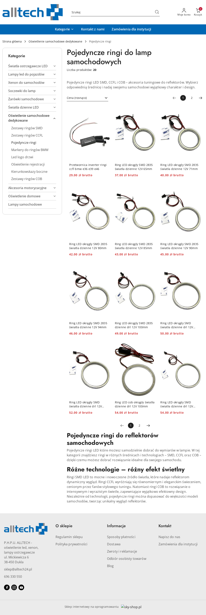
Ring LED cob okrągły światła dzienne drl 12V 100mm (135, 404)
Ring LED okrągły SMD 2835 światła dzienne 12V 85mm (134, 246)
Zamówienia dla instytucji (178, 544)
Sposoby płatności (121, 537)
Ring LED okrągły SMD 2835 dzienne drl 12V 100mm (134, 325)
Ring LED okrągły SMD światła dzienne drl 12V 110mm (85, 404)
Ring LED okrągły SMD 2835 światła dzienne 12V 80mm (88, 246)
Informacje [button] (116, 526)
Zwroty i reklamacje (122, 551)
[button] (64, 29)
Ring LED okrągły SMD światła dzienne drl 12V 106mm (176, 325)
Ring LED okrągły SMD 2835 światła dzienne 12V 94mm (88, 325)
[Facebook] (7, 587)
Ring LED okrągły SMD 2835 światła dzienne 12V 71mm (179, 167)
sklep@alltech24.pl (18, 569)
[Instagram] (14, 587)
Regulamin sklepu (69, 537)
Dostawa (114, 544)
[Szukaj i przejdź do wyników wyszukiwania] (157, 12)
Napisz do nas (169, 537)
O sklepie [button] (64, 526)
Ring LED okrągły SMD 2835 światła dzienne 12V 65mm (134, 167)
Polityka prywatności (71, 544)
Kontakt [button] (165, 526)
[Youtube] (21, 587)
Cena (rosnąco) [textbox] (77, 98)
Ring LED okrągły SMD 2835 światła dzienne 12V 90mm (179, 246)
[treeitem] (32, 66)
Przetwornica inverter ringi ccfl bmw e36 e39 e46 (88, 167)
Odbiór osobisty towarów (126, 558)
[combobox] (87, 97)
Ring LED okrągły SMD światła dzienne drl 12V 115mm (176, 404)
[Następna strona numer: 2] (201, 98)
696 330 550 (13, 576)
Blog (110, 566)
